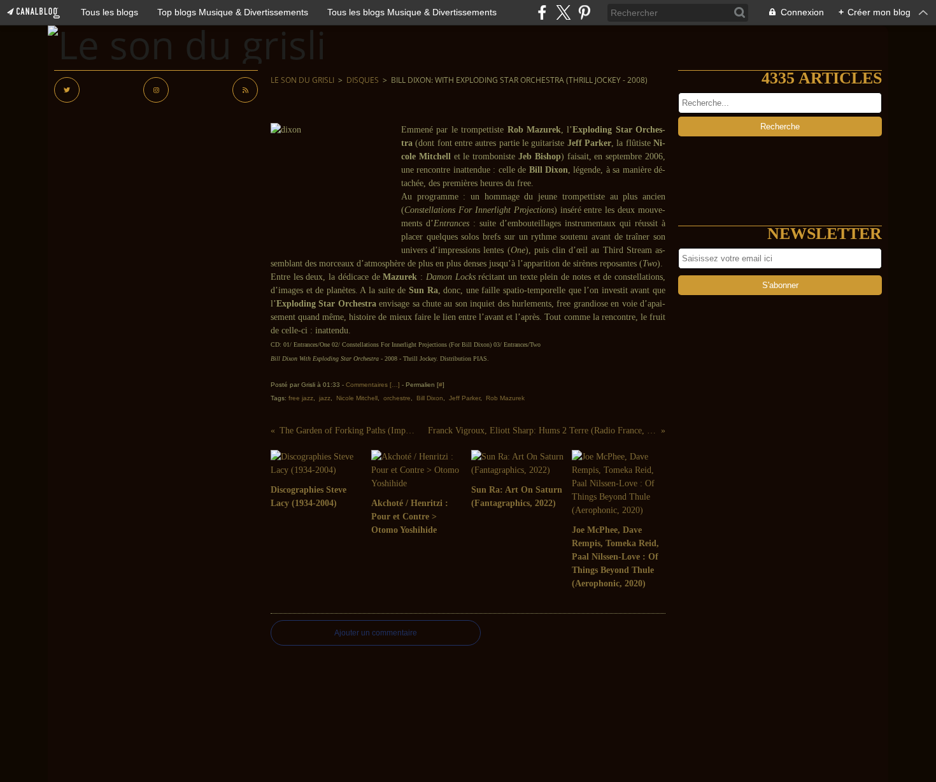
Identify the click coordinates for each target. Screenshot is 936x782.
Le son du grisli (302, 80)
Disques (362, 80)
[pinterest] (584, 12)
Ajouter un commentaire (375, 632)
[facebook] (542, 12)
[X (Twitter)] (563, 12)
